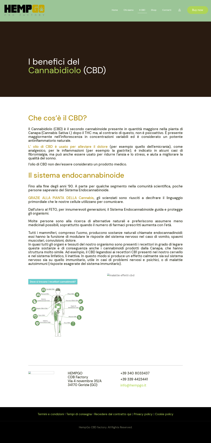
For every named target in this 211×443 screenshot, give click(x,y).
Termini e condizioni (51, 414)
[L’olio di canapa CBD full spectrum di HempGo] (24, 10)
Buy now (197, 10)
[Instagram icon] (107, 432)
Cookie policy (164, 414)
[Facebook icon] (104, 432)
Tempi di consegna (79, 414)
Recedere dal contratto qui (112, 414)
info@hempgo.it (133, 385)
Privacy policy (143, 414)
